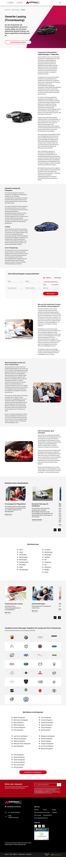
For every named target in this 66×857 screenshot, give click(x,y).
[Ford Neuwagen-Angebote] (54, 646)
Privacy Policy (8, 844)
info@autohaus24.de (13, 817)
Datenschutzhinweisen (40, 792)
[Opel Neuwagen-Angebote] (12, 681)
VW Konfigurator (18, 767)
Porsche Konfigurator (47, 746)
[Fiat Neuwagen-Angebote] (40, 646)
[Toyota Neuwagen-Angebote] (54, 690)
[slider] (43, 282)
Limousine (47, 549)
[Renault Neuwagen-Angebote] (54, 681)
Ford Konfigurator (46, 717)
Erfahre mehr (8, 514)
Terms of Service (18, 844)
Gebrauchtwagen (38, 812)
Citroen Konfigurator (19, 727)
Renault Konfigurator (47, 748)
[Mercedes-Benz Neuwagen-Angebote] (12, 673)
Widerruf (15, 854)
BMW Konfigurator (19, 725)
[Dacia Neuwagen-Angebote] (26, 646)
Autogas (46, 569)
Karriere (45, 809)
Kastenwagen (23, 559)
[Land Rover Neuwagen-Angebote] (26, 664)
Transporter (47, 562)
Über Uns (36, 809)
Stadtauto (47, 557)
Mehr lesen (8, 612)
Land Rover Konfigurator (21, 736)
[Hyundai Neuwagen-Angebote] (26, 655)
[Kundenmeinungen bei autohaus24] (43, 593)
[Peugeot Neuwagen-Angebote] (26, 681)
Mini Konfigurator (19, 746)
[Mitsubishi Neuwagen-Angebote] (40, 673)
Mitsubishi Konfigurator (48, 736)
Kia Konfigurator (45, 730)
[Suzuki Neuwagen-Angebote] (40, 690)
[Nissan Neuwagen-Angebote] (54, 673)
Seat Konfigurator (19, 755)
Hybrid (46, 572)
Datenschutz (21, 854)
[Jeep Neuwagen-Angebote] (54, 655)
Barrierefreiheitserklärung (40, 818)
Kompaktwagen (23, 569)
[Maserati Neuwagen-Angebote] (54, 664)
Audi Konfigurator (19, 722)
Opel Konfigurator (46, 741)
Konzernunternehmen (38, 791)
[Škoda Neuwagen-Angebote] (26, 689)
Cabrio (21, 549)
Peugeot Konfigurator (47, 743)
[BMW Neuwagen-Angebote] (54, 636)
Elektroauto (47, 567)
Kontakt (54, 809)
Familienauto (23, 554)
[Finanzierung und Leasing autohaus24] (16, 593)
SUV (45, 559)
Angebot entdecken (37, 519)
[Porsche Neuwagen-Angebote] (40, 681)
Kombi (21, 567)
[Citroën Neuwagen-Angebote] (12, 646)
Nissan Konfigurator (47, 738)
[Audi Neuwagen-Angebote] (40, 637)
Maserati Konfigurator (20, 738)
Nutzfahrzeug (48, 552)
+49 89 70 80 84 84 (15, 812)
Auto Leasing (37, 815)
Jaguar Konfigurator (46, 725)
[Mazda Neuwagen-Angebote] (40, 664)
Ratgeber (54, 812)
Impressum (29, 854)
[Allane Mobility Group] (56, 855)
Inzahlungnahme (47, 815)
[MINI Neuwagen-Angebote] (26, 673)
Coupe (21, 552)
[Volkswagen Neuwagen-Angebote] (26, 699)
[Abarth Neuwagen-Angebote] (12, 637)
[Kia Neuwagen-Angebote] (12, 664)
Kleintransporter (24, 562)
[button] (18, 42)
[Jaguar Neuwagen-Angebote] (40, 655)
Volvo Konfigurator (19, 765)
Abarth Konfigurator (19, 717)
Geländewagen (23, 557)
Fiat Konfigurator (18, 730)
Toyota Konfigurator (19, 762)
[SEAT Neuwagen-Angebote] (12, 690)
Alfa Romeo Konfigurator (21, 720)
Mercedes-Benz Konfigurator (22, 743)
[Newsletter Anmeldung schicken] (59, 784)
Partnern (47, 791)
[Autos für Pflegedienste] (16, 494)
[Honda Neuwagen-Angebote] (12, 655)
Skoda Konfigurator (19, 757)
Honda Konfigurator (46, 720)
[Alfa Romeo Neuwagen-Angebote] (26, 637)
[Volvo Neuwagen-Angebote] (12, 699)
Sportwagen (47, 554)
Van (45, 564)
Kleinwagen (22, 564)
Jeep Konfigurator (46, 727)
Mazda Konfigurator (19, 741)
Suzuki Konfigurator (19, 760)
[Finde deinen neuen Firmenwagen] (43, 494)
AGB (11, 854)
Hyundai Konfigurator (47, 722)
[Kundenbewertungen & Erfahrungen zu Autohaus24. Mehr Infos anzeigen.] (41, 834)
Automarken (46, 812)
